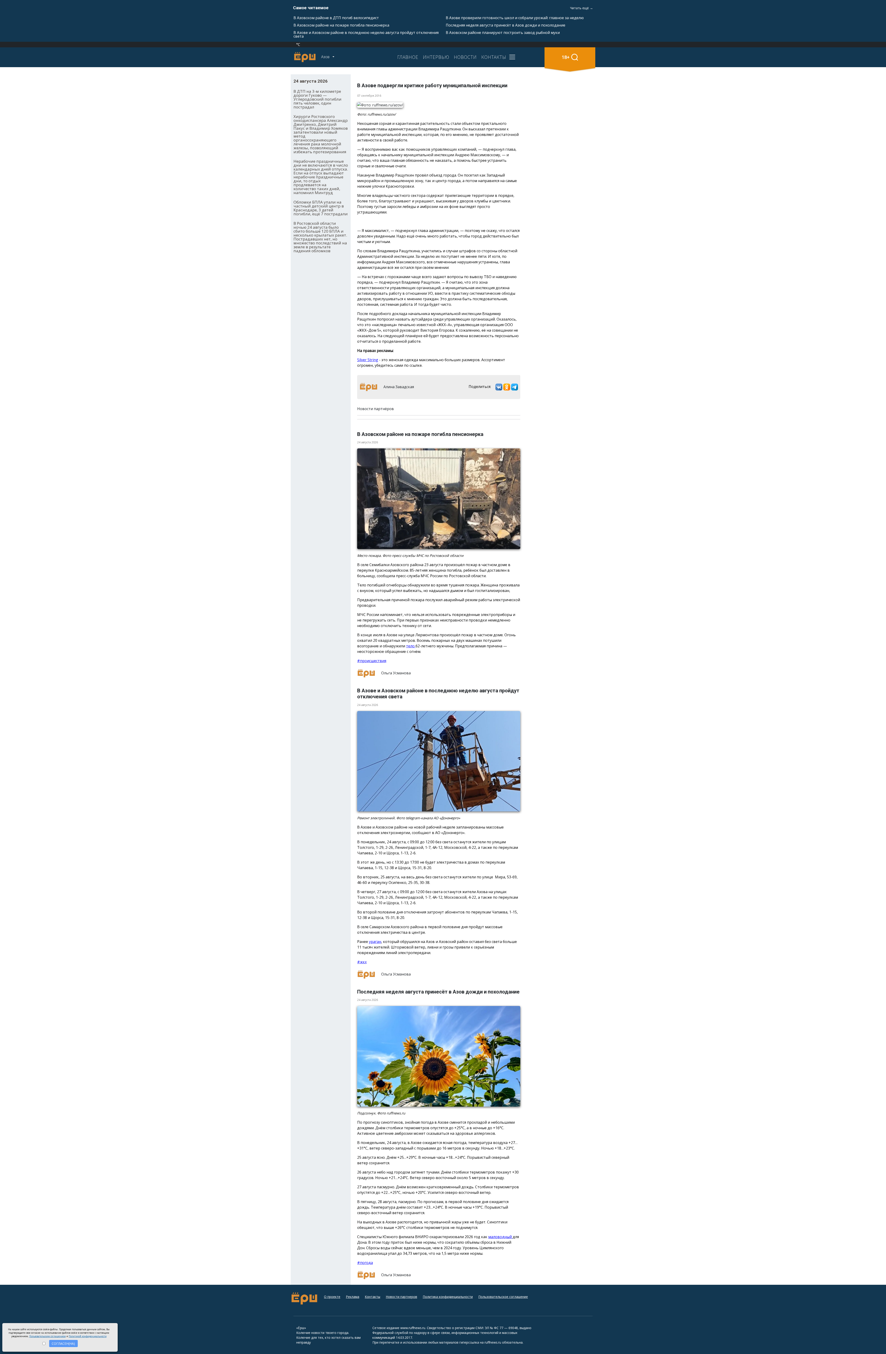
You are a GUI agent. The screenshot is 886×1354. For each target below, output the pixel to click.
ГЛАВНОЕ (407, 57)
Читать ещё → (581, 8)
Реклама (352, 1296)
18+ (565, 57)
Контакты (372, 1296)
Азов (325, 56)
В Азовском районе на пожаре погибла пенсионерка (341, 25)
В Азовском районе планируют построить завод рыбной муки (503, 32)
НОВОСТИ (465, 57)
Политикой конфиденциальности (88, 1336)
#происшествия (371, 660)
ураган (375, 941)
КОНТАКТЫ (493, 57)
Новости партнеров (401, 1296)
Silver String (367, 359)
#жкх (362, 961)
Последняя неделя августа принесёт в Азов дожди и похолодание (505, 25)
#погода (365, 1262)
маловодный (500, 1236)
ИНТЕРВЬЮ (436, 57)
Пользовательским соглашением (47, 1336)
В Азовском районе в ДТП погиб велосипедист (336, 17)
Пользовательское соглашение (503, 1296)
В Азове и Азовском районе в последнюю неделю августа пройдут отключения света (366, 34)
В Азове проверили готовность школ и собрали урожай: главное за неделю (515, 17)
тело (411, 645)
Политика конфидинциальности (448, 1296)
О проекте (332, 1296)
